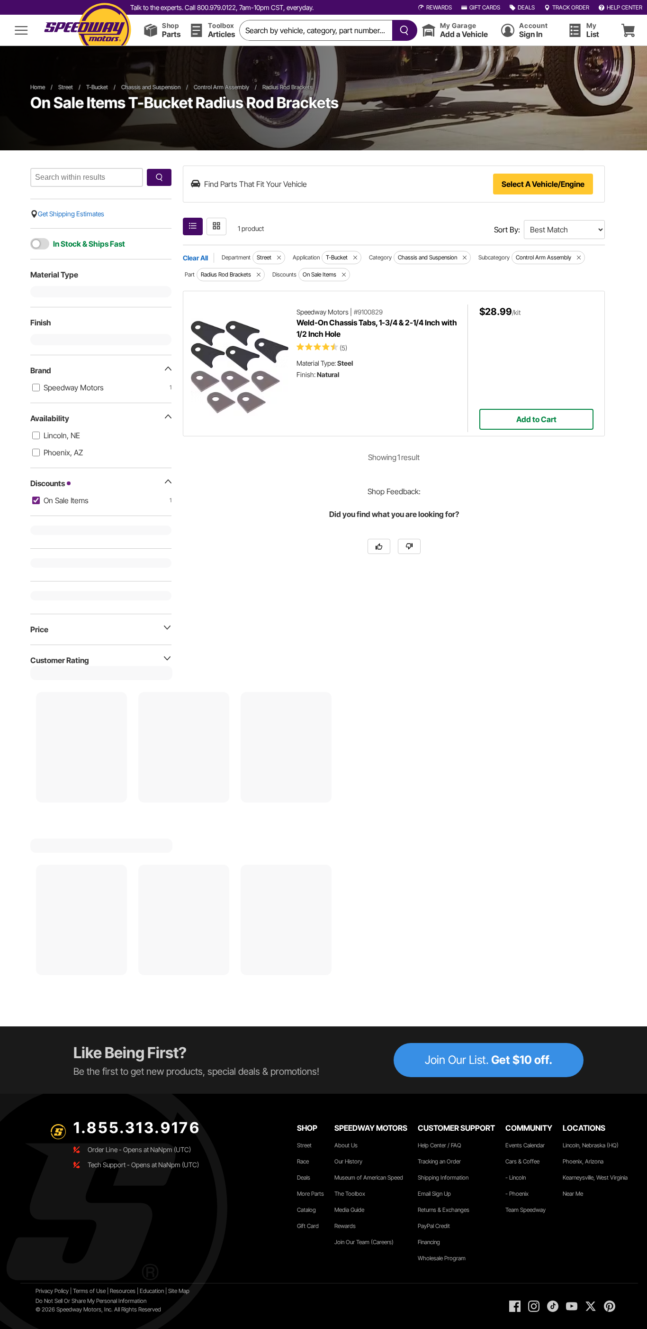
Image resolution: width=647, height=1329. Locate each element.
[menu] (21, 30)
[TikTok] (552, 1306)
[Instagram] (533, 1306)
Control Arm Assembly (221, 87)
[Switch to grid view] (216, 226)
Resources (122, 1290)
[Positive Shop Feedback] (379, 546)
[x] (590, 1306)
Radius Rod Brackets (287, 87)
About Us (346, 1145)
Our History (348, 1161)
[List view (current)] (193, 226)
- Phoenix (517, 1193)
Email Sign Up (434, 1193)
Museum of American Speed (368, 1177)
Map (184, 1290)
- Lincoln (515, 1177)
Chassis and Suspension (150, 87)
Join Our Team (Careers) (364, 1242)
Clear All (195, 258)
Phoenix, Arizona (583, 1161)
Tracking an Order (439, 1161)
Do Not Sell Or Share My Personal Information (91, 1300)
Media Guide (349, 1209)
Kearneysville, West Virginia (595, 1177)
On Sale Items (66, 500)
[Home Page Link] (87, 30)
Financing (429, 1242)
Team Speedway (525, 1209)
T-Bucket (97, 87)
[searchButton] (402, 30)
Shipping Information (443, 1177)
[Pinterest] (609, 1306)
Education (152, 1290)
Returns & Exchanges (443, 1209)
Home (37, 87)
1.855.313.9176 (136, 1127)
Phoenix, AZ (63, 452)
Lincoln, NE (62, 435)
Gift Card (308, 1225)
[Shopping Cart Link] (628, 30)
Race (303, 1161)
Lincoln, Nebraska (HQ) (591, 1145)
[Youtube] (571, 1306)
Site (173, 1290)
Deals (303, 1177)
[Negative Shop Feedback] (409, 546)
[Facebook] (515, 1306)
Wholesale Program (442, 1258)
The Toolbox (349, 1193)
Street (65, 87)
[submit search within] (159, 177)
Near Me (573, 1193)
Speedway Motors (74, 387)
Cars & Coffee (522, 1161)
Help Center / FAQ (439, 1145)
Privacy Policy (52, 1290)
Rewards (345, 1225)
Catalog (306, 1209)
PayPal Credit (434, 1225)
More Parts (310, 1193)
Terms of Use (89, 1290)
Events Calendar (525, 1145)
